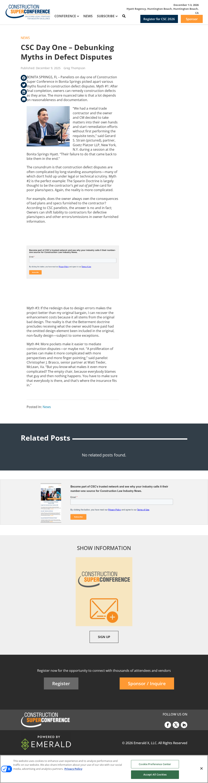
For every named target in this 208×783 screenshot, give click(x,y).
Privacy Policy (73, 769)
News (25, 38)
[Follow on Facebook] (168, 725)
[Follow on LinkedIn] (184, 725)
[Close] (201, 768)
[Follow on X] (176, 725)
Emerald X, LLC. (145, 743)
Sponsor (192, 19)
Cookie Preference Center (155, 764)
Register (61, 683)
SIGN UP (104, 637)
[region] (104, 769)
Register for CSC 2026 (159, 19)
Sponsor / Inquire (147, 683)
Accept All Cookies (155, 774)
